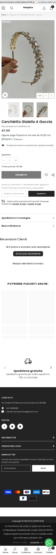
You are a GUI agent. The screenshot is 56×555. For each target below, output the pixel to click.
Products (13, 15)
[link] (46, 175)
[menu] (3, 8)
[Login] (44, 8)
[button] (46, 95)
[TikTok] (20, 426)
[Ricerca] (12, 8)
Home (3, 15)
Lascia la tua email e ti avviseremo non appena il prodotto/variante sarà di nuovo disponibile (25, 186)
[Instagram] (12, 426)
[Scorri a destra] (51, 367)
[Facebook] (4, 426)
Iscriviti (41, 193)
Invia (43, 468)
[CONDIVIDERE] (52, 175)
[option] (28, 59)
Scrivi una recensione (28, 253)
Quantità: (6, 154)
